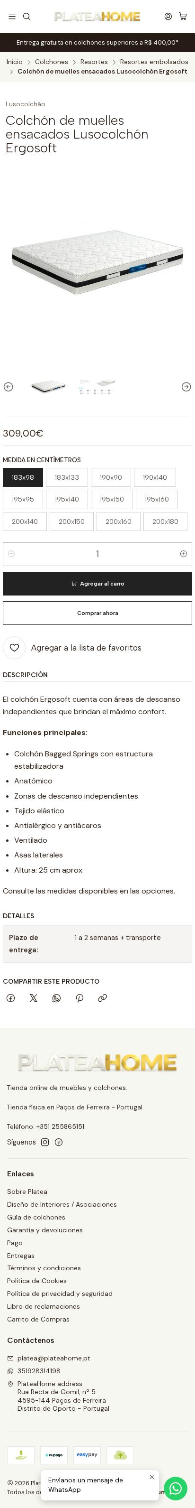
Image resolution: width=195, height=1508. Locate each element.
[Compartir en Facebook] (10, 998)
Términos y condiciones (44, 1268)
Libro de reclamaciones (43, 1306)
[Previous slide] (10, 387)
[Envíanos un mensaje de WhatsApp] (175, 1488)
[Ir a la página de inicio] (97, 16)
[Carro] (183, 17)
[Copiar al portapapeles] (102, 998)
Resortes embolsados (154, 62)
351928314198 (39, 1371)
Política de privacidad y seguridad (60, 1293)
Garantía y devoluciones (45, 1230)
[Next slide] (185, 387)
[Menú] (12, 16)
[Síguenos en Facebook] (58, 1142)
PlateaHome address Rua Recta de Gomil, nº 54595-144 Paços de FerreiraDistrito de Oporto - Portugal (63, 1396)
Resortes (94, 62)
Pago (15, 1242)
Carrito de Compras (38, 1319)
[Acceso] (168, 16)
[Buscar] (26, 16)
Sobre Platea (27, 1191)
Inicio (15, 62)
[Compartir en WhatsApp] (56, 998)
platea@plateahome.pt (54, 1358)
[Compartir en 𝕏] (34, 998)
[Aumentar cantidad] (184, 554)
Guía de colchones (36, 1217)
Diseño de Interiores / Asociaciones (62, 1204)
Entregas (21, 1255)
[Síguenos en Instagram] (45, 1142)
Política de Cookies (37, 1280)
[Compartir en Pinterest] (79, 998)
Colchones (51, 62)
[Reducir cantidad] (11, 554)
